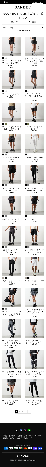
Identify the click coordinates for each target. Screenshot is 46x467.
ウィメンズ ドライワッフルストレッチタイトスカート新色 (34, 61)
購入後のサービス (28, 437)
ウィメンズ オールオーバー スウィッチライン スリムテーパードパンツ (11, 343)
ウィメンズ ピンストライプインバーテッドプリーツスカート (11, 63)
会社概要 (5, 437)
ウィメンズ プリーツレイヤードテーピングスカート (34, 96)
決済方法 (20, 437)
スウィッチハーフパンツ (34, 219)
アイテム (38, 2)
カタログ (18, 438)
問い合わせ (14, 435)
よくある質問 (24, 438)
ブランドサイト (12, 437)
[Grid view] (33, 21)
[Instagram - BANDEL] (25, 430)
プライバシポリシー (29, 435)
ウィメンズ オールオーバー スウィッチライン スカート (34, 312)
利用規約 (20, 435)
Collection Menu (22, 30)
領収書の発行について (8, 438)
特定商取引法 (6, 435)
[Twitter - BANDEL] (16, 430)
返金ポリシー (38, 435)
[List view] (35, 21)
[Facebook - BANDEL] (21, 430)
